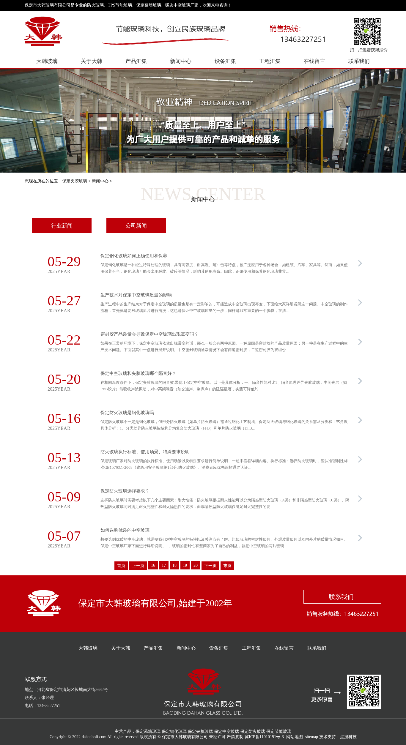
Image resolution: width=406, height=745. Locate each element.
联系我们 (359, 61)
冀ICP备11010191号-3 (264, 737)
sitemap (311, 737)
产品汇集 (136, 61)
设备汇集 (225, 61)
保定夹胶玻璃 (74, 181)
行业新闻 (62, 226)
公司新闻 (136, 226)
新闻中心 (180, 61)
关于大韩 (91, 61)
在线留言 (314, 61)
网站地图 (294, 737)
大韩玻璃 (47, 61)
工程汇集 (270, 61)
